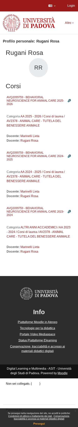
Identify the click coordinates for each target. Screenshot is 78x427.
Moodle (63, 373)
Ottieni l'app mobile (19, 398)
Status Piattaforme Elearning (37, 340)
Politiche (12, 393)
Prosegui (39, 423)
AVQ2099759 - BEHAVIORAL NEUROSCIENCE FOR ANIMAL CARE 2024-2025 (35, 156)
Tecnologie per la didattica (37, 328)
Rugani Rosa (29, 140)
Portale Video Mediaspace (37, 334)
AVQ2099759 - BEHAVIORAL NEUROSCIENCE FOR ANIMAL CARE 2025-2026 (35, 101)
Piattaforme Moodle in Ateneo (37, 322)
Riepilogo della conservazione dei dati (31, 389)
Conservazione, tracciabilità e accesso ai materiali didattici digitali (42, 417)
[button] (52, 5)
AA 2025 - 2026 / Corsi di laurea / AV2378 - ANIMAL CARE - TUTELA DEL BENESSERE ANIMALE (36, 121)
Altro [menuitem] (68, 22)
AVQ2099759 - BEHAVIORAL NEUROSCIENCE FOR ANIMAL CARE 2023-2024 (35, 211)
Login (71, 5)
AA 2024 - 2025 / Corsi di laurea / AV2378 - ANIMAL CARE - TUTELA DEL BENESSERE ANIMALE (36, 176)
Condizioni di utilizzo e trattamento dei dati (30, 416)
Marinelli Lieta (29, 136)
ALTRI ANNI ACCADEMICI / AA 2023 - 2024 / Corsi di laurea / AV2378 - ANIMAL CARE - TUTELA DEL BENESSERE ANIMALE (38, 232)
